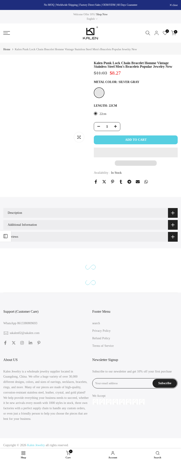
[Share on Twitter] (104, 182)
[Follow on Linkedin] (30, 342)
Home (6, 49)
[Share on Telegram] (129, 182)
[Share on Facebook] (96, 182)
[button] (136, 152)
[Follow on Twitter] (14, 342)
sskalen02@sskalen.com (25, 333)
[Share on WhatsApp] (146, 182)
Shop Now (102, 14)
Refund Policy (101, 338)
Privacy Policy (101, 330)
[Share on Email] (138, 182)
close (8, 5)
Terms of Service (103, 345)
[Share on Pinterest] (113, 182)
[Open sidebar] (5, 236)
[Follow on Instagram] (22, 342)
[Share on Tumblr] (121, 182)
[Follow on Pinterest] (39, 342)
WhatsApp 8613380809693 (20, 323)
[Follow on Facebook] (5, 342)
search (96, 323)
